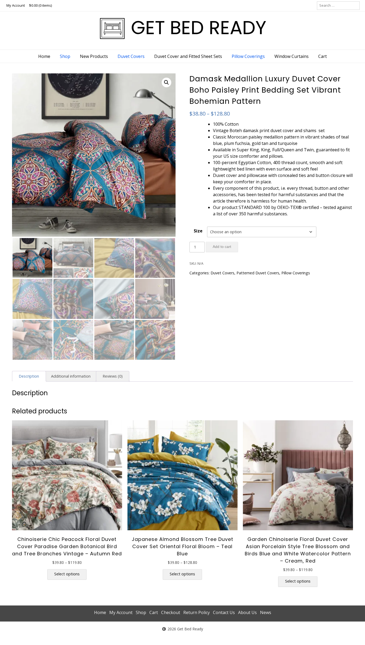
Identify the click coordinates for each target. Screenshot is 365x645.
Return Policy (196, 612)
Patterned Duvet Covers (257, 272)
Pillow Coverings (248, 56)
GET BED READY (198, 27)
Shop (65, 56)
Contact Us (224, 612)
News (265, 612)
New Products (94, 56)
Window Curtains (291, 56)
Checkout (170, 612)
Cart (322, 56)
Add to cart (222, 246)
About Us (247, 612)
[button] (166, 82)
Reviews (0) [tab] (113, 376)
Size (198, 231)
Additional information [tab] (71, 376)
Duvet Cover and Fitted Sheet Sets (188, 56)
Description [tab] (29, 376)
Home (44, 56)
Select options (67, 573)
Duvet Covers (131, 56)
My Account (15, 5)
